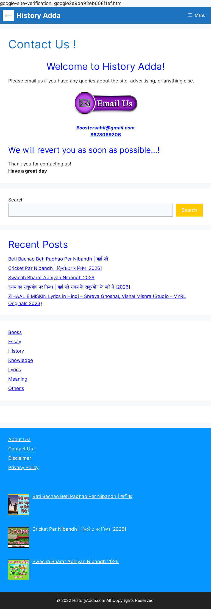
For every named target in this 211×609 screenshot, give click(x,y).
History (16, 351)
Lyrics (14, 369)
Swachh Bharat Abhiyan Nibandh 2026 (51, 277)
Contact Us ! (22, 449)
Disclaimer (19, 458)
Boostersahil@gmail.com (105, 128)
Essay (14, 341)
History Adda (38, 15)
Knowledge (20, 360)
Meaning (17, 379)
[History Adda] (8, 15)
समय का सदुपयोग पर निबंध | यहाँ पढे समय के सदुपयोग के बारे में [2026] (69, 287)
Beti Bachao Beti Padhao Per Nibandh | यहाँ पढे (58, 259)
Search (16, 200)
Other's (16, 388)
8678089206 (105, 134)
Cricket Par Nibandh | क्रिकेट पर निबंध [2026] (55, 268)
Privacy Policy (23, 467)
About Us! (19, 439)
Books (15, 332)
